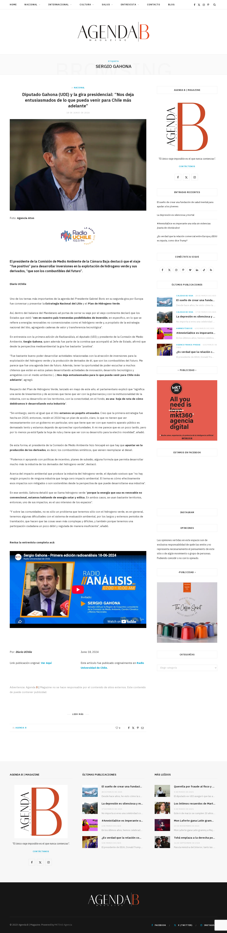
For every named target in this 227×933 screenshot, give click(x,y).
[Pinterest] (138, 728)
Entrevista (128, 4)
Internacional (58, 4)
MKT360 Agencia (63, 924)
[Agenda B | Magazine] (113, 32)
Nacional (30, 4)
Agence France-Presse (188, 345)
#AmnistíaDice (184, 328)
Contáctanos (41, 851)
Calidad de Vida (184, 296)
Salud (106, 4)
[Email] (142, 728)
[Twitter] (133, 728)
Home (13, 4)
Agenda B (21, 727)
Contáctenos (187, 166)
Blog (171, 4)
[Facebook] (128, 728)
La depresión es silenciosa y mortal (175, 214)
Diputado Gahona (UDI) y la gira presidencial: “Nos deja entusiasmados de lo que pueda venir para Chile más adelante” (78, 100)
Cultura (85, 4)
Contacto (153, 4)
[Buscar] (214, 4)
